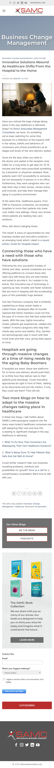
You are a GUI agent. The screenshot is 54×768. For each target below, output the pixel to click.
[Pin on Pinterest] (34, 493)
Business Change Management (17, 58)
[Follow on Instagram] (14, 3)
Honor (12, 309)
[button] (4, 10)
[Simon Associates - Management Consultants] (29, 11)
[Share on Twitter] (24, 493)
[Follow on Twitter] (18, 3)
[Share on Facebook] (19, 493)
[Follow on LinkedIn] (22, 3)
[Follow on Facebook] (10, 3)
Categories (27, 705)
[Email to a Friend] (29, 493)
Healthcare (40, 58)
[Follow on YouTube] (26, 3)
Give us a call (36, 470)
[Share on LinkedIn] (40, 493)
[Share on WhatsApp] (14, 493)
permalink (42, 507)
